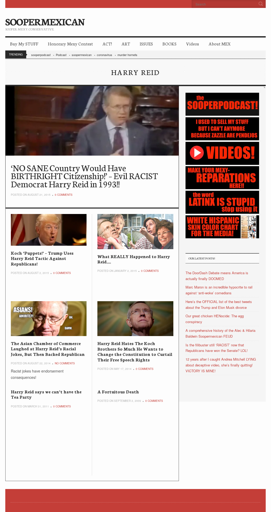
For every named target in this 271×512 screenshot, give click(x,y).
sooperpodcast (41, 55)
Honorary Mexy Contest (70, 43)
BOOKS (169, 43)
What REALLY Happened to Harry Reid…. (133, 258)
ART (125, 43)
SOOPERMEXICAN (44, 21)
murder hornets (127, 55)
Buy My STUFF (24, 43)
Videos (192, 43)
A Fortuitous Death (118, 391)
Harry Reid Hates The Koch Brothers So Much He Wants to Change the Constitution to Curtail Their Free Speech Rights (134, 351)
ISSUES (146, 43)
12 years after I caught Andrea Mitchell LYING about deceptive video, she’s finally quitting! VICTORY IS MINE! (221, 365)
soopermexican (82, 55)
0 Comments (64, 195)
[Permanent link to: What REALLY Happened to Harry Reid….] (135, 231)
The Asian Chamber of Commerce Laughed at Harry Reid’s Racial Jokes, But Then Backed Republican (48, 348)
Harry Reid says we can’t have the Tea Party (46, 394)
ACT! (107, 43)
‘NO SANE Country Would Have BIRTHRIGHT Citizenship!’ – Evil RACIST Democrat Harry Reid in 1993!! (84, 175)
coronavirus (104, 55)
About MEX (220, 43)
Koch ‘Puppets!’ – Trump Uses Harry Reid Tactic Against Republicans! (42, 258)
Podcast (61, 55)
